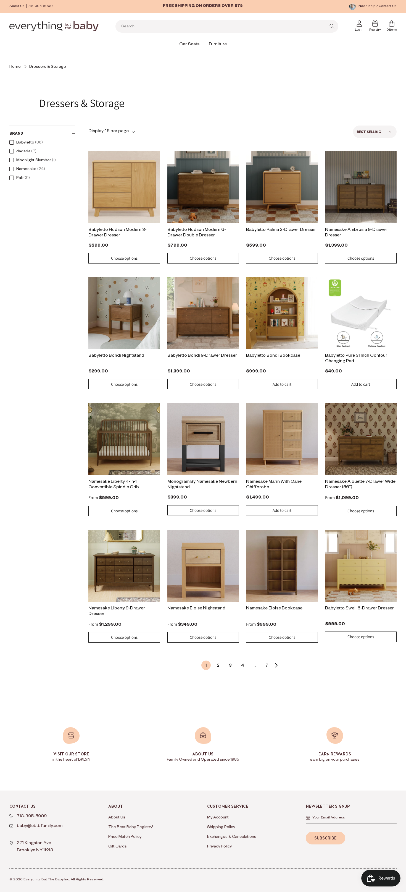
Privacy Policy (219, 847)
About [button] (115, 806)
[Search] (332, 26)
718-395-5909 (40, 6)
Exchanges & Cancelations (231, 837)
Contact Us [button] (22, 806)
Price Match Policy (124, 837)
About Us (17, 6)
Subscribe (325, 838)
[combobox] (226, 26)
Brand (16, 134)
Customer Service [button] (227, 806)
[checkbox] (40, 143)
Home (15, 67)
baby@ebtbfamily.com (39, 826)
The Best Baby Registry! (130, 827)
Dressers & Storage (47, 67)
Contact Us (388, 6)
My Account (218, 818)
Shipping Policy (221, 827)
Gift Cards (117, 847)
